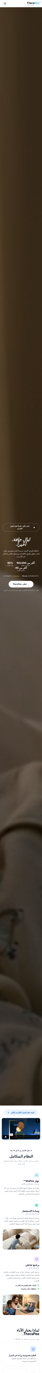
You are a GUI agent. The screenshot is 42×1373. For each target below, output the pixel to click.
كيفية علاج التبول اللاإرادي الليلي (22, 1112)
